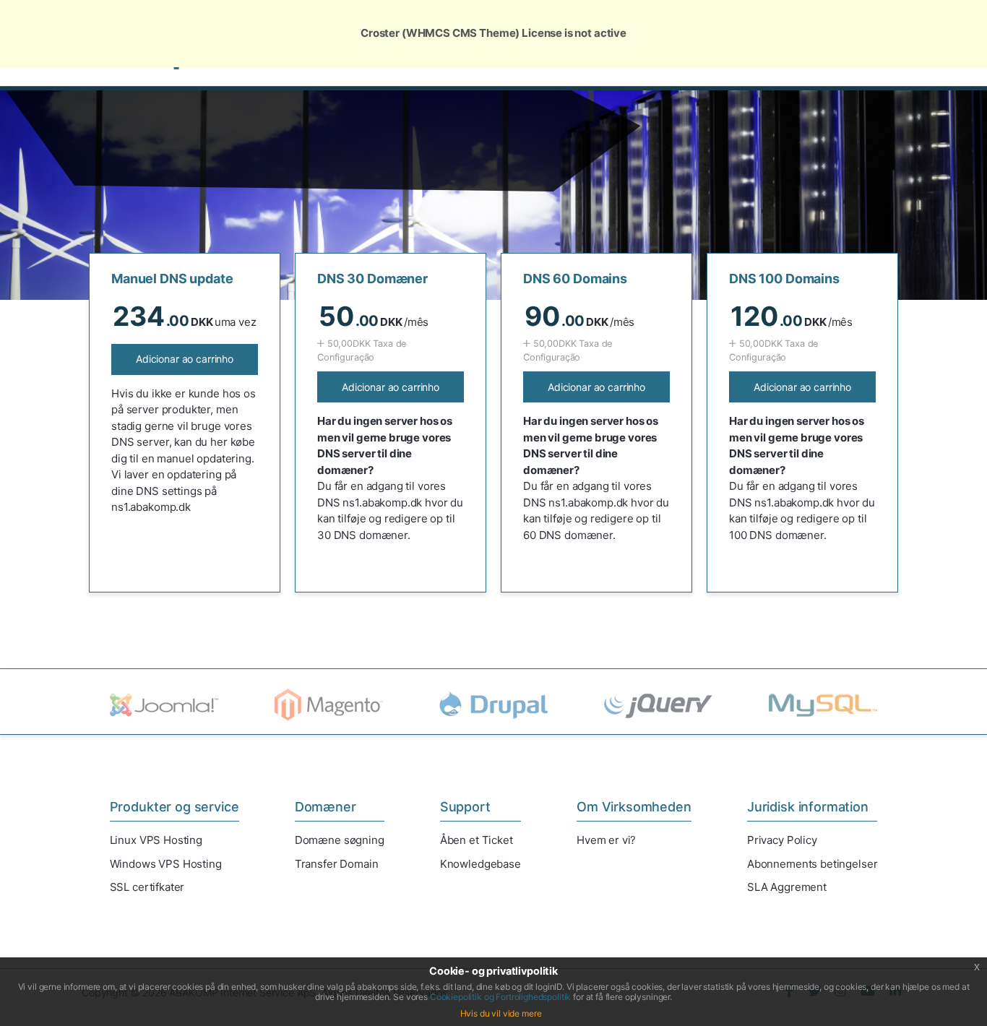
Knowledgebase (480, 864)
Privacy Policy (782, 840)
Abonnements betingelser (812, 864)
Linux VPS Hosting (156, 840)
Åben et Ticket (476, 840)
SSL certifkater (147, 887)
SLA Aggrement (787, 887)
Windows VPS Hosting (166, 864)
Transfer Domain (337, 864)
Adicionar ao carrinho (184, 359)
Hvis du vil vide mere (501, 1013)
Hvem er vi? (606, 840)
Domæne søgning (339, 840)
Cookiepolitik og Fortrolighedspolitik (500, 996)
